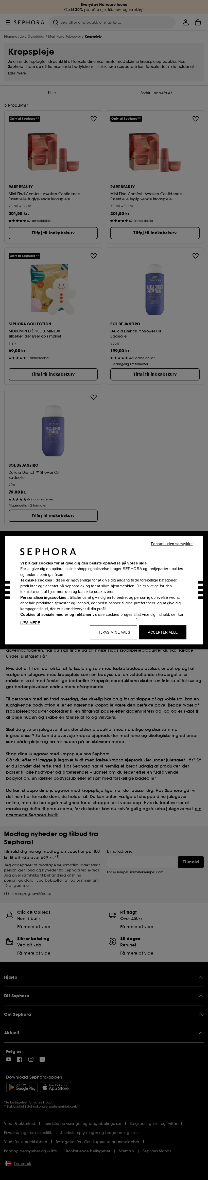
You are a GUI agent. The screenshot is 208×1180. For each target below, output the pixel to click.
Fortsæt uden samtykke (172, 543)
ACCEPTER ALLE (163, 632)
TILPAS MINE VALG (113, 632)
